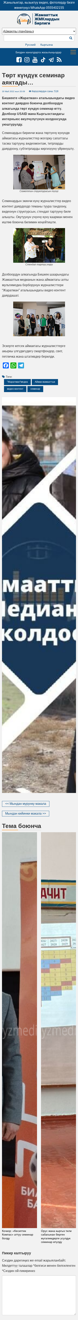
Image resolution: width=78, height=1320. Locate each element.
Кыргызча (46, 44)
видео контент (15, 388)
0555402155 (55, 7)
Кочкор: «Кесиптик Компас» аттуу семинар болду (17, 1234)
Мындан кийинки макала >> (25, 813)
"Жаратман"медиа (17, 381)
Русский (30, 44)
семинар (35, 388)
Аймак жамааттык (45, 381)
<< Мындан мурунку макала (25, 803)
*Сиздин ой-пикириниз (18, 1271)
